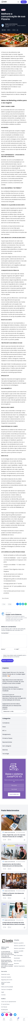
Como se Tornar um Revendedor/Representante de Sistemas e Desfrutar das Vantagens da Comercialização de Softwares (14, 697)
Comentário (5, 633)
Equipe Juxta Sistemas (11, 24)
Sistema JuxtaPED (18, 951)
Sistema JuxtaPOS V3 (19, 945)
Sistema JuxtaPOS (19, 943)
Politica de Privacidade (7, 987)
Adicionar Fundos (5, 982)
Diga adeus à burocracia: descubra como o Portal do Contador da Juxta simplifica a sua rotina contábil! (13, 681)
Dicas (3, 9)
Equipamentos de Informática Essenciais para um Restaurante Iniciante (11, 705)
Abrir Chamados (18, 955)
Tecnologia (5, 754)
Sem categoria (6, 746)
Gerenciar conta (5, 974)
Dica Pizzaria (5, 598)
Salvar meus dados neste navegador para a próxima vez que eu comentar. (14, 656)
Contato (3, 995)
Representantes (7, 742)
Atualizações (4, 1009)
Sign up (24, 2)
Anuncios (16, 963)
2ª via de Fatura (5, 1004)
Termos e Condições (6, 989)
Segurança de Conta (6, 979)
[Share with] (17, 30)
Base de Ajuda (17, 961)
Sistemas (5, 750)
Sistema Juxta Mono (19, 948)
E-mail (16, 649)
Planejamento (6, 734)
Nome (3, 649)
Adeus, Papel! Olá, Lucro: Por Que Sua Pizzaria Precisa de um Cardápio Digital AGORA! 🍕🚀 (13, 674)
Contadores (5, 723)
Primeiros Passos (7, 738)
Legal (2, 992)
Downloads (17, 958)
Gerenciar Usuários (6, 977)
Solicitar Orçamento (19, 966)
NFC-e (4, 730)
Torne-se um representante (8, 1001)
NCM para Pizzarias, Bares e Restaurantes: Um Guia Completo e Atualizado (12, 689)
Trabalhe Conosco (6, 1012)
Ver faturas (4, 1007)
